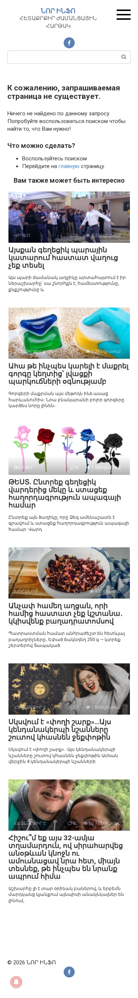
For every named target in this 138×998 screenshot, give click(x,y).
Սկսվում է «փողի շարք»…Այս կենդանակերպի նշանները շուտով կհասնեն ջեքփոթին (59, 729)
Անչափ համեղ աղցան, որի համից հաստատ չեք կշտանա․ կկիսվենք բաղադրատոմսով (65, 613)
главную (69, 166)
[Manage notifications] (16, 982)
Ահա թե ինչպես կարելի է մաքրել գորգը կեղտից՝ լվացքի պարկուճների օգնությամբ (68, 374)
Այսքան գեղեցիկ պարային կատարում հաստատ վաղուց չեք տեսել (63, 257)
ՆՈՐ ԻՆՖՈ (58, 11)
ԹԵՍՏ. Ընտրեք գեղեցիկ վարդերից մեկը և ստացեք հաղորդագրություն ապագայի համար (64, 493)
